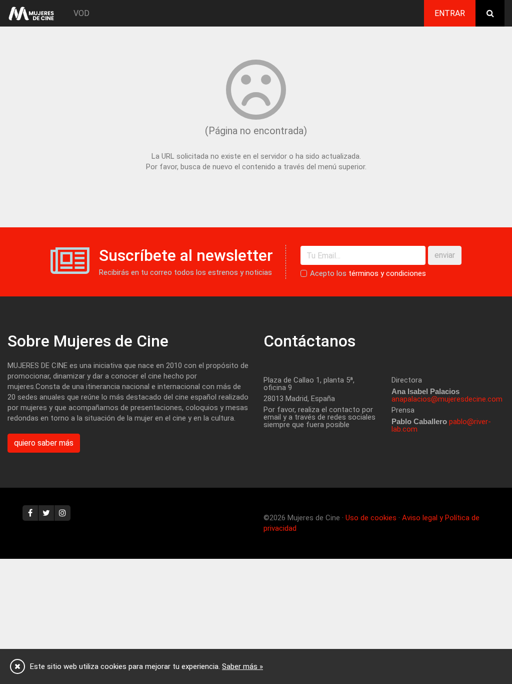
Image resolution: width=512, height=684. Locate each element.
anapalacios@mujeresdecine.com (447, 399)
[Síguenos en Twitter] (46, 513)
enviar (444, 255)
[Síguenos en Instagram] (62, 513)
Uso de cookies (371, 517)
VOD (82, 13)
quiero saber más (44, 443)
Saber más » (242, 666)
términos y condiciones (387, 273)
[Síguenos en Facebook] (30, 513)
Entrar (449, 13)
